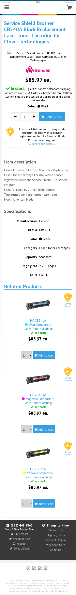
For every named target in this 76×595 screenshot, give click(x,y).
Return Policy (56, 530)
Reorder (22, 543)
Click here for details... (42, 144)
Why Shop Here (55, 545)
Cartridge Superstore (38, 580)
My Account (21, 534)
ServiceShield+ (68, 305)
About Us (55, 550)
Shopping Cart (21, 539)
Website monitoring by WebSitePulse (50, 591)
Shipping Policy (56, 535)
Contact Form (22, 548)
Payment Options (55, 540)
